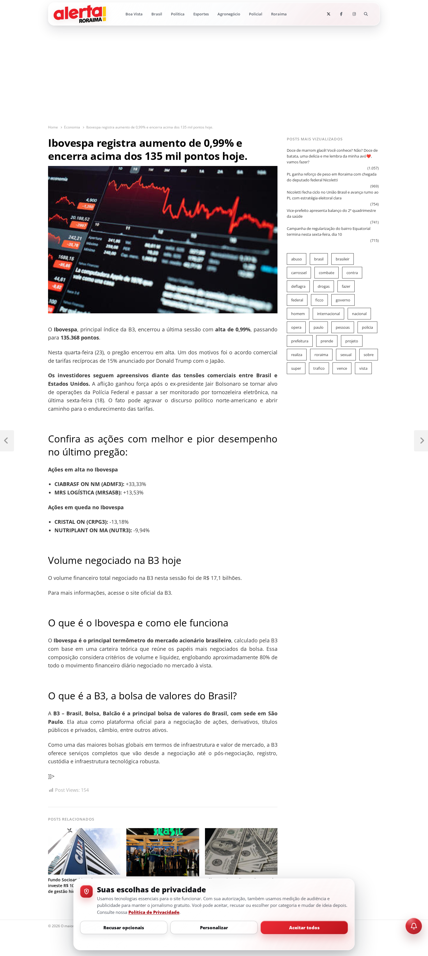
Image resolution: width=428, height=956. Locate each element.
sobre (369, 354)
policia (367, 327)
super (296, 368)
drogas (324, 286)
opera (296, 327)
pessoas (343, 327)
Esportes (201, 14)
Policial (255, 14)
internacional (328, 313)
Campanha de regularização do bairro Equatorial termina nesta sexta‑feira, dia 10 (328, 231)
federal (297, 300)
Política (178, 14)
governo (343, 300)
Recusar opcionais (123, 927)
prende (327, 341)
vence (342, 368)
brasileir (342, 259)
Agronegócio (228, 14)
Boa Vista (134, 14)
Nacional (359, 313)
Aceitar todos (304, 927)
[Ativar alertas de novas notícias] (413, 926)
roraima (321, 354)
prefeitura (299, 341)
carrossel (299, 272)
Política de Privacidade (153, 912)
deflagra (298, 286)
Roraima (279, 14)
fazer (346, 286)
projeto (351, 341)
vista (363, 368)
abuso (296, 259)
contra (352, 272)
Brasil (156, 14)
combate (326, 272)
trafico (319, 368)
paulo (318, 327)
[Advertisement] (214, 80)
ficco (319, 300)
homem (298, 313)
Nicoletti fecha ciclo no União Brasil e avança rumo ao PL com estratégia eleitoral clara (333, 195)
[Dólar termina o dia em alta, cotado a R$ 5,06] (241, 831)
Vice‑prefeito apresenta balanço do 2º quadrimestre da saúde (331, 213)
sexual (345, 354)
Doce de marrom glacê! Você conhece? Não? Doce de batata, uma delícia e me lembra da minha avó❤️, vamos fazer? (332, 156)
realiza (296, 354)
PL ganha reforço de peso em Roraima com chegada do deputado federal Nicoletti (331, 177)
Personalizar (214, 927)
